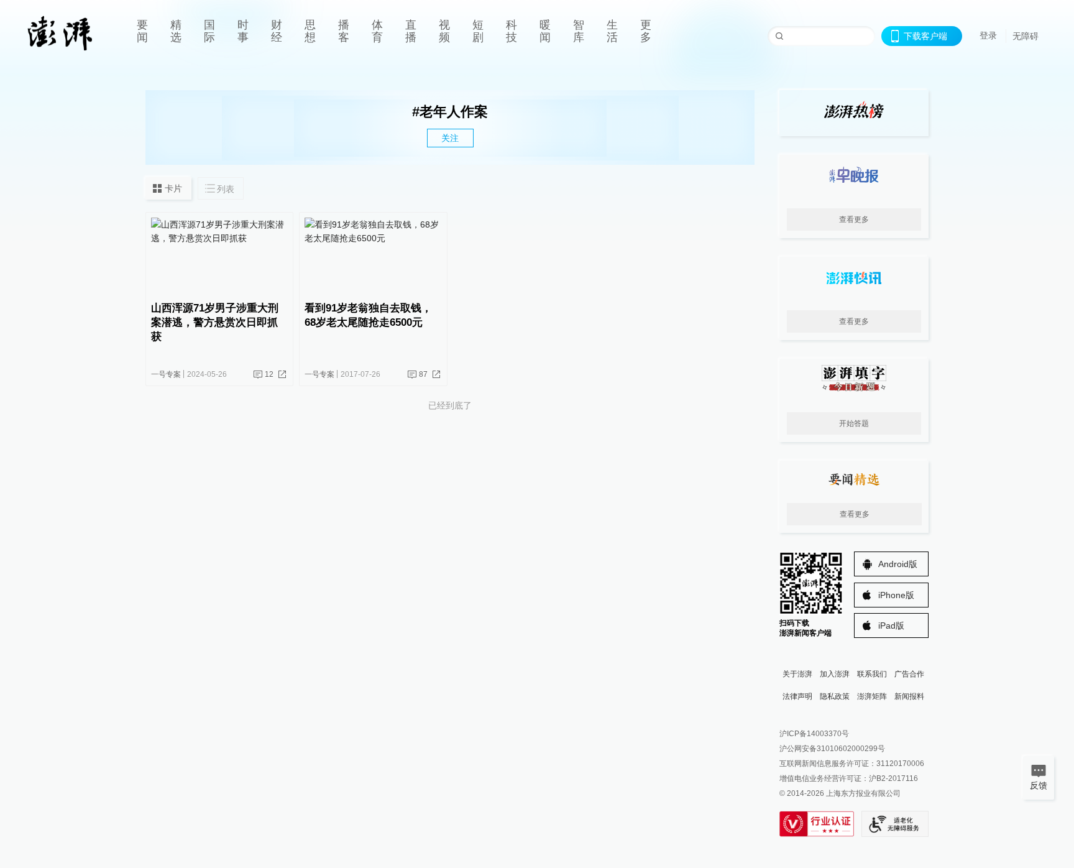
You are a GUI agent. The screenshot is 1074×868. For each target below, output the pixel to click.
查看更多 (854, 219)
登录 (988, 35)
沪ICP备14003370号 (814, 733)
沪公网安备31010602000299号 (832, 748)
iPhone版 (896, 595)
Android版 (897, 564)
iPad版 (891, 625)
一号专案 (166, 374)
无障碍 (1025, 36)
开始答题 (854, 423)
